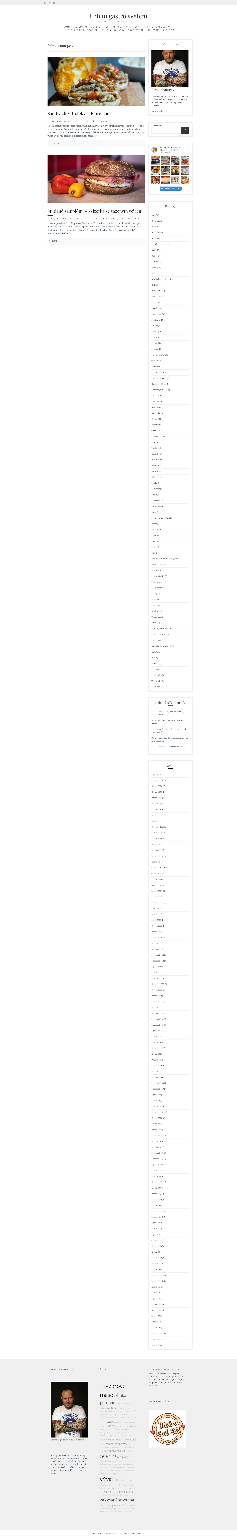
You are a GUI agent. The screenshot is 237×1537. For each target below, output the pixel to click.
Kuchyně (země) (158, 390)
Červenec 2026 (157, 780)
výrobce (103, 1422)
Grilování (155, 285)
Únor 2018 (155, 1264)
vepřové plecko (107, 1488)
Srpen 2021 (156, 1042)
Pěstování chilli (158, 576)
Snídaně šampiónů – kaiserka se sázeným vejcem (95, 211)
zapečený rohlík (122, 1433)
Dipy (153, 273)
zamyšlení (105, 1432)
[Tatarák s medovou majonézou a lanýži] (185, 160)
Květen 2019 (156, 1188)
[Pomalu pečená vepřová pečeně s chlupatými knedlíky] (185, 180)
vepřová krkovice (121, 1414)
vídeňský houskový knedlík (111, 1418)
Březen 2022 (156, 1002)
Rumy (154, 547)
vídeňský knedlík (108, 1461)
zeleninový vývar (128, 1495)
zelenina (108, 1456)
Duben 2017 (156, 1310)
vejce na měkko (129, 1418)
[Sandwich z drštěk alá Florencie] (96, 105)
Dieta (153, 227)
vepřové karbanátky (120, 1474)
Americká (155, 396)
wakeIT (103, 1440)
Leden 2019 (156, 1205)
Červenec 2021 (157, 1048)
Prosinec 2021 (157, 1019)
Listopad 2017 (157, 1281)
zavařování (104, 1495)
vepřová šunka (118, 1509)
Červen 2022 (156, 990)
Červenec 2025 (157, 827)
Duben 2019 (156, 1194)
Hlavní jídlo (156, 291)
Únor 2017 (155, 1322)
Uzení (137, 27)
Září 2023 (155, 914)
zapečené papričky (121, 1465)
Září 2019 (155, 1170)
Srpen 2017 (156, 1299)
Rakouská (155, 489)
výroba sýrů (117, 1505)
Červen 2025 (156, 833)
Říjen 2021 (155, 1031)
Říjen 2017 (155, 1287)
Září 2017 (155, 1293)
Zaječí (110, 1415)
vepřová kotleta (123, 1439)
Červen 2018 (156, 1246)
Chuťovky (61, 219)
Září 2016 (155, 1345)
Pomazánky (156, 314)
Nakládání (155, 297)
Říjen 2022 (156, 967)
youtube (111, 1408)
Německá (155, 477)
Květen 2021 (156, 1054)
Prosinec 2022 (157, 955)
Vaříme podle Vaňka (157, 27)
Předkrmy (155, 320)
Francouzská (156, 436)
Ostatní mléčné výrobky (161, 646)
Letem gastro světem (118, 16)
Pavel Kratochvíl (164, 89)
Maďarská (155, 460)
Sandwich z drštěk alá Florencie (78, 113)
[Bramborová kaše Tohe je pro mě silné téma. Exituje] (165, 180)
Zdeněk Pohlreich (120, 1422)
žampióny (122, 1457)
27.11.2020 (54, 143)
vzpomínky (120, 1403)
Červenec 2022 (157, 984)
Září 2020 (155, 1101)
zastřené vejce (120, 1488)
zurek (130, 1444)
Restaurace (156, 588)
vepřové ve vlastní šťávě (109, 1429)
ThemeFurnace (137, 1533)
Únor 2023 (155, 943)
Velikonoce (156, 617)
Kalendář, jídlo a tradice (80, 30)
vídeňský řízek (106, 1474)
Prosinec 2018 (157, 1211)
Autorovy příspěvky (159, 111)
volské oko (122, 1411)
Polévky (154, 308)
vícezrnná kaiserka (127, 1468)
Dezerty (154, 268)
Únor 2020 (156, 1141)
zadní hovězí (131, 1426)
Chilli (51, 219)
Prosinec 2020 (157, 1083)
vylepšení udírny (124, 1436)
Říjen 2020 (156, 1095)
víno (110, 1421)
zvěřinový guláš (128, 1485)
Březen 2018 (156, 1258)
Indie (153, 442)
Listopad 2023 (157, 903)
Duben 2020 (156, 1130)
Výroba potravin (158, 634)
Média (154, 524)
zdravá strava (125, 1491)
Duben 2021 (156, 1060)
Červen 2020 (156, 1118)
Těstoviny (155, 361)
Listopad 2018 (157, 1217)
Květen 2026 (156, 792)
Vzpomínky (156, 681)
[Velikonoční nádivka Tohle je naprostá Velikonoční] (175, 170)
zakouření (129, 1471)
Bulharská (155, 413)
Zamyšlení (156, 687)
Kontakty (154, 30)
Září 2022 (155, 972)
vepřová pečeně (116, 1450)
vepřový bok (131, 1403)
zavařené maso (130, 1506)
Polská (154, 483)
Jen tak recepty (116, 27)
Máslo (154, 658)
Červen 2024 (156, 873)
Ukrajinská (156, 506)
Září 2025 (155, 821)
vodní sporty (129, 1447)
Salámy (154, 669)
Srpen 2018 (156, 1234)
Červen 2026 (156, 786)
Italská (90, 121)
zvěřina (129, 1451)
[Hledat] (185, 130)
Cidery (154, 535)
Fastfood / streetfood (70, 121)
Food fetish (136, 30)
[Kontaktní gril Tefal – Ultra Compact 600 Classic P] (155, 160)
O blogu (168, 30)
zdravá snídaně (106, 1512)
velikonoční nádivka (108, 1447)
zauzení (120, 1447)
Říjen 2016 (155, 1339)
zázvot (114, 1492)
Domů (67, 27)
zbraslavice (108, 1465)
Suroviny (155, 599)
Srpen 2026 (156, 774)
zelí (133, 1439)
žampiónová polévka (108, 1436)
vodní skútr (124, 1429)
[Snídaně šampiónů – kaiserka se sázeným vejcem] (96, 202)
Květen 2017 (156, 1304)
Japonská (155, 454)
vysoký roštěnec (112, 1468)
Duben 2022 (156, 996)
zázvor (107, 1491)
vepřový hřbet (118, 1512)
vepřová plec (105, 1506)
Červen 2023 (156, 926)
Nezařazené (156, 564)
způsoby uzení (115, 1495)
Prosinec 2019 (157, 1153)
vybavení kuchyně (117, 1443)
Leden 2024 (156, 897)
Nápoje (154, 529)
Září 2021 (155, 1036)
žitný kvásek (129, 1509)
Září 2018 (155, 1229)
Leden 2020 (156, 1147)
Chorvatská (156, 425)
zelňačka (103, 1451)
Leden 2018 (156, 1269)
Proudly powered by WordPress (105, 1533)
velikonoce (119, 1480)
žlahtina (103, 1408)
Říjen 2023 (156, 908)
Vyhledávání (156, 125)
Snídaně (140, 219)
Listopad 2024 (157, 856)
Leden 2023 (156, 949)
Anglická (155, 401)
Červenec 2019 (157, 1182)
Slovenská (155, 500)
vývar (107, 1479)
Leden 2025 (156, 850)
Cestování (155, 221)
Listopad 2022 (157, 961)
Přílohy (154, 326)
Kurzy (154, 512)
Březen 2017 (156, 1316)
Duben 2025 (156, 844)
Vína (153, 553)
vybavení (110, 1439)
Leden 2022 (156, 1013)
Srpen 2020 (156, 1106)
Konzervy (155, 640)
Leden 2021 (156, 1077)
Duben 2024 (156, 885)
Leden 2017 (156, 1328)
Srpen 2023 (156, 920)
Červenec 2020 (157, 1112)
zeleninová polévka (113, 1485)
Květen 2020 (156, 1124)
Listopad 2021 (157, 1025)
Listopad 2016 (157, 1333)
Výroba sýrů (156, 675)
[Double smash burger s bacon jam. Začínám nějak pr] (155, 170)
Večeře (154, 366)
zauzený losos (120, 1426)
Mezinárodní (126, 219)
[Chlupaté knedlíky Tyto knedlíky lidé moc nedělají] (175, 180)
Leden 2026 (156, 809)
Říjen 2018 (155, 1223)
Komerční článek (158, 384)
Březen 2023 (156, 937)
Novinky (155, 570)
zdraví (112, 1433)
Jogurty (154, 652)
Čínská (154, 430)
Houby (154, 238)
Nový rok (155, 611)
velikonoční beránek (108, 1411)
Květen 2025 (156, 838)
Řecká (154, 495)
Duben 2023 (156, 932)
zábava (102, 1387)
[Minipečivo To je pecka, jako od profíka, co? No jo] (155, 180)
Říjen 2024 (156, 862)
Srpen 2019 (156, 1176)
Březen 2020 (156, 1135)
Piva (153, 541)
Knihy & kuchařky (112, 30)
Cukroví (154, 262)
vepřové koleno (106, 1471)
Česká (51, 121)
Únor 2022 (156, 1007)
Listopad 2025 (157, 815)
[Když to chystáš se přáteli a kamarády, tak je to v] (165, 160)
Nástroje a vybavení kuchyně (163, 559)
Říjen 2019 (155, 1165)
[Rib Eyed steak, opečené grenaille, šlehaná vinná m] (175, 160)
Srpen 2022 (156, 978)
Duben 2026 (156, 798)
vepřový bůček (119, 1471)
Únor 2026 (156, 804)
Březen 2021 (156, 1066)
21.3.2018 (53, 241)
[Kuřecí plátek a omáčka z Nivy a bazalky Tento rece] (185, 170)
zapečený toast (123, 1408)
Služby (154, 594)
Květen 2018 (156, 1252)
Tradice (154, 605)
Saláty (154, 337)
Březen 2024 (156, 891)
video (111, 1425)
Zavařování (156, 372)
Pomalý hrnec (157, 582)
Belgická (155, 407)
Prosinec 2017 (157, 1275)
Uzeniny (154, 663)
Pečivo (154, 302)
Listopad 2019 (157, 1159)
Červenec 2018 (157, 1240)
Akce (153, 215)
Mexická (155, 465)
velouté (103, 1444)
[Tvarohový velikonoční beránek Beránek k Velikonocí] (165, 170)
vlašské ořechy (106, 1509)
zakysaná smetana (117, 1500)
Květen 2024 (156, 879)
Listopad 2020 (157, 1089)
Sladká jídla (156, 343)
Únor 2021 (155, 1071)
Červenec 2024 (157, 868)
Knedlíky (155, 331)
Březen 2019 (156, 1200)
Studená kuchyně (158, 355)
